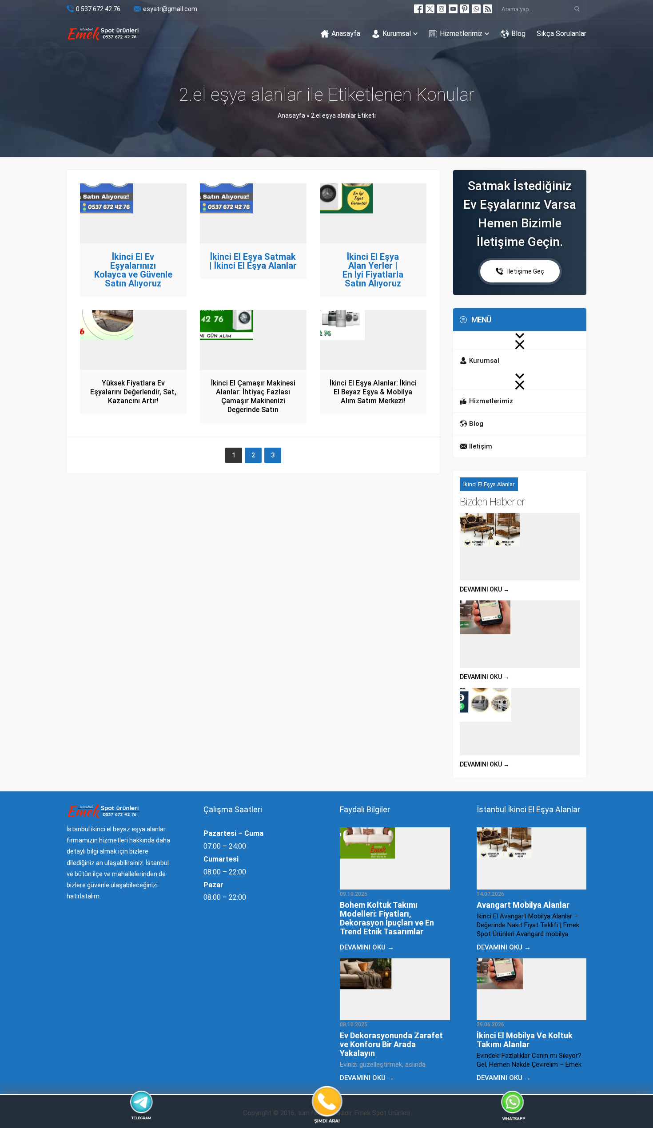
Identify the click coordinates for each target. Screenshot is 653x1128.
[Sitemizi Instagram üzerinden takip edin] (441, 8)
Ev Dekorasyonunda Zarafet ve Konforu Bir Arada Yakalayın (391, 1044)
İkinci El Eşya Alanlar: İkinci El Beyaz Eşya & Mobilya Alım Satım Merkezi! (373, 392)
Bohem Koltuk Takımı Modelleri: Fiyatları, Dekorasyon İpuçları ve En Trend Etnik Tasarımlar (387, 918)
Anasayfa (291, 115)
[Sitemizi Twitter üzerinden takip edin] (430, 8)
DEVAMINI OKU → (485, 589)
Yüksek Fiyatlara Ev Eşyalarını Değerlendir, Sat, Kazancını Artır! (133, 392)
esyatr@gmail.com (170, 8)
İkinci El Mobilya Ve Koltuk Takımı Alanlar (525, 1040)
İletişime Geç (525, 271)
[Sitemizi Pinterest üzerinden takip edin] (464, 8)
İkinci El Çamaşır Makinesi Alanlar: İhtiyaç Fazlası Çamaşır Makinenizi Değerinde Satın (253, 396)
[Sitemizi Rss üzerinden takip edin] (487, 8)
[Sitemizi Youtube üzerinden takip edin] (453, 8)
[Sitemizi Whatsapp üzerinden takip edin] (476, 8)
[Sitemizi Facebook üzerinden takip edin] (418, 8)
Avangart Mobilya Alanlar (523, 905)
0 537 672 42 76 (98, 8)
